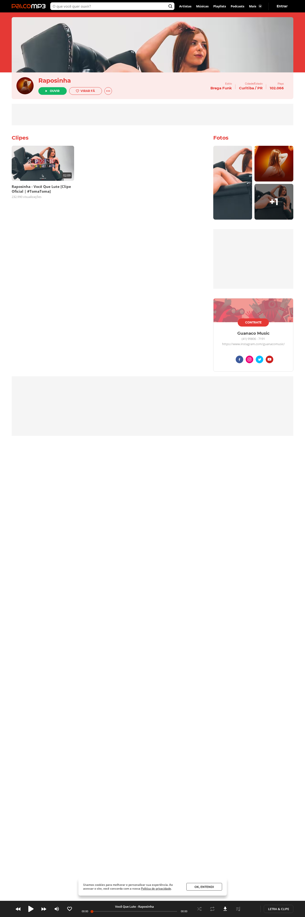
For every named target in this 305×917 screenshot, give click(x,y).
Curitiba (246, 88)
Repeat (212, 908)
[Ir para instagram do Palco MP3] (249, 360)
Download (225, 908)
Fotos (221, 138)
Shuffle (199, 908)
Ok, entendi (204, 887)
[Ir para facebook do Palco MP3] (239, 360)
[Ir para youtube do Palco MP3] (269, 360)
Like (69, 908)
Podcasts (237, 6)
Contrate (253, 322)
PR (260, 88)
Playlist (238, 908)
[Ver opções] (108, 91)
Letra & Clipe (278, 909)
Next (43, 908)
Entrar (282, 6)
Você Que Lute (125, 906)
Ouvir (55, 91)
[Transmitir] (250, 908)
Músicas (202, 6)
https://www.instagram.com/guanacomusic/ (253, 344)
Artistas (185, 6)
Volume (56, 908)
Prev (18, 908)
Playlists (219, 6)
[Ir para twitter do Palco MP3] (259, 360)
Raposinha (54, 80)
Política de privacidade (156, 889)
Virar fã (88, 91)
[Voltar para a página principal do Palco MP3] (30, 6)
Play (31, 908)
